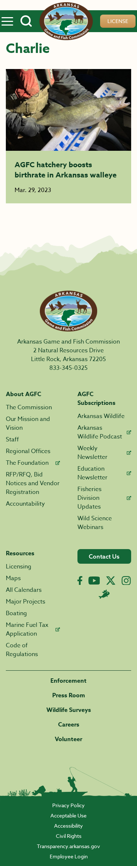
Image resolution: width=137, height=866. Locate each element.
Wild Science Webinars (94, 523)
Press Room (68, 695)
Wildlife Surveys (68, 710)
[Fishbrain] (104, 594)
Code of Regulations (22, 650)
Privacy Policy (68, 805)
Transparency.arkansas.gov (68, 846)
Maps (13, 578)
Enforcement (68, 681)
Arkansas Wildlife (101, 416)
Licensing (18, 566)
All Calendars (24, 590)
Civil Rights (68, 835)
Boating (16, 613)
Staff (12, 439)
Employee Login (69, 856)
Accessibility (68, 825)
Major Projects (25, 601)
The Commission (29, 407)
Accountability (25, 503)
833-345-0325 (68, 368)
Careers (68, 724)
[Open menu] (7, 21)
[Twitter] (111, 580)
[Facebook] (79, 580)
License (117, 21)
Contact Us (104, 556)
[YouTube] (94, 580)
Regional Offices (28, 451)
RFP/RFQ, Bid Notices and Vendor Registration (33, 483)
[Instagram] (126, 580)
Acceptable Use (68, 815)
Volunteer (68, 739)
